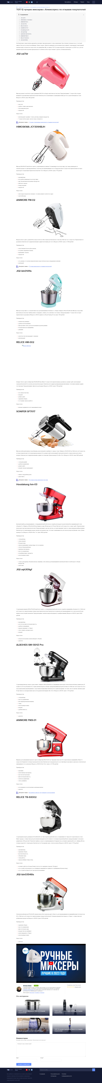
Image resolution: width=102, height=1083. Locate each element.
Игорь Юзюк (27, 985)
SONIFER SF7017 (24, 28)
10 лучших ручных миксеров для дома (38, 480)
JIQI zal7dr (23, 17)
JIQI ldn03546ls (24, 40)
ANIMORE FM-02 (24, 21)
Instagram (42, 992)
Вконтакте (32, 992)
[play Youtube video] (51, 963)
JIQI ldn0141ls (24, 23)
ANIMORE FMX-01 (24, 36)
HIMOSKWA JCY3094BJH (26, 19)
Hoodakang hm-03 (25, 30)
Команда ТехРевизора (28, 989)
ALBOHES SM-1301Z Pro (26, 34)
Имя (17, 1058)
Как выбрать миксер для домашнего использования (42, 792)
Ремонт (82, 2)
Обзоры (76, 2)
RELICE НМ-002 (24, 25)
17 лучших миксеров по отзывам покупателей (40, 266)
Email (42, 1058)
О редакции (42, 1074)
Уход (88, 2)
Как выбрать (68, 2)
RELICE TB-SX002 (25, 38)
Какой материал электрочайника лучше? (31, 1031)
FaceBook (37, 992)
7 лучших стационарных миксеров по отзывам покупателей (44, 122)
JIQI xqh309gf (24, 32)
